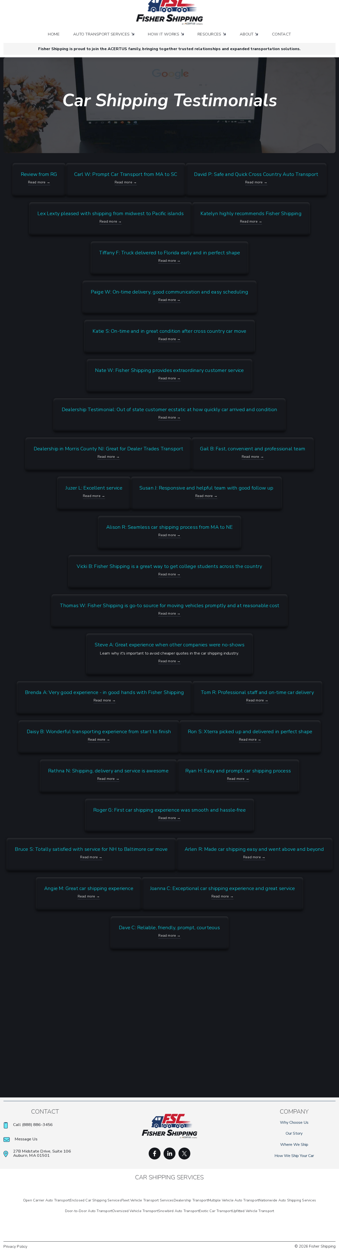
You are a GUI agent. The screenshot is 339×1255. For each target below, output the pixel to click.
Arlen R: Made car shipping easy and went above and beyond (254, 849)
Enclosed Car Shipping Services (95, 1200)
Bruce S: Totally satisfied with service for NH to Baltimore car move (91, 849)
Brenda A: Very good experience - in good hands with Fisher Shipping (104, 692)
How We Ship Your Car (294, 1155)
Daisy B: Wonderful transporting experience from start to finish (99, 731)
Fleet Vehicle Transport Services (147, 1200)
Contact (281, 34)
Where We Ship (294, 1144)
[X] (184, 1153)
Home (54, 34)
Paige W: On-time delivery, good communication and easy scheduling (169, 292)
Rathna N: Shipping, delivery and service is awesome (108, 770)
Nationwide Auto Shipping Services (287, 1200)
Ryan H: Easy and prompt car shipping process (238, 770)
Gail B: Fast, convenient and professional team (252, 448)
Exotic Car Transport (215, 1211)
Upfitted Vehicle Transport (253, 1211)
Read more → (39, 182)
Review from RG (39, 174)
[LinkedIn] (169, 1153)
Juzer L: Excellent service (94, 488)
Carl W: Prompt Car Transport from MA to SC (125, 174)
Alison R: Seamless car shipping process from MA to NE (169, 527)
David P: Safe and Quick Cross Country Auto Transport (256, 174)
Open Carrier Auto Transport (46, 1200)
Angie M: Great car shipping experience (88, 888)
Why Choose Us (294, 1122)
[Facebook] (155, 1153)
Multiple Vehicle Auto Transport (233, 1200)
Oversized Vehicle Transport (135, 1211)
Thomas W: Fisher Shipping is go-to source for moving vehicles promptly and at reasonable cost (169, 605)
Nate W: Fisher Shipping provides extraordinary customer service (169, 370)
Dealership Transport (191, 1200)
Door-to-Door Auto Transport (88, 1211)
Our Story (294, 1133)
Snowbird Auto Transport (178, 1211)
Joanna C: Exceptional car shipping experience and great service (222, 888)
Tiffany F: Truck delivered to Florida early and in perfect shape (169, 252)
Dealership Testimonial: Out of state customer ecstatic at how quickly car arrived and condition (169, 409)
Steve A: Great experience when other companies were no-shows (170, 644)
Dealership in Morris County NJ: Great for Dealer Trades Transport (108, 448)
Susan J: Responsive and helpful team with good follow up (206, 488)
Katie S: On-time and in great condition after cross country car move (169, 331)
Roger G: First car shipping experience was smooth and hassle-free (169, 810)
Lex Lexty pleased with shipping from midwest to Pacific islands (110, 213)
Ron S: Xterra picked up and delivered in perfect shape (250, 731)
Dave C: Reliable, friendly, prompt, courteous (169, 927)
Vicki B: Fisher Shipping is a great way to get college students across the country (169, 566)
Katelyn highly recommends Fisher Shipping (251, 213)
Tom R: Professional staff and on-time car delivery (257, 692)
